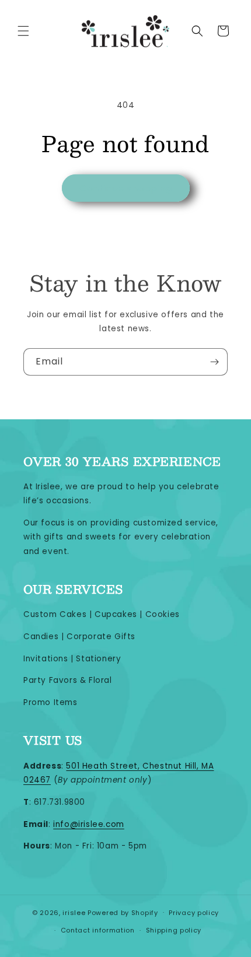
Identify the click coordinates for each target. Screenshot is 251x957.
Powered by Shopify (123, 912)
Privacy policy (194, 912)
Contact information (98, 930)
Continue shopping (125, 188)
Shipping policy (174, 930)
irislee (73, 912)
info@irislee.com (88, 824)
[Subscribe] (214, 362)
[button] (23, 31)
